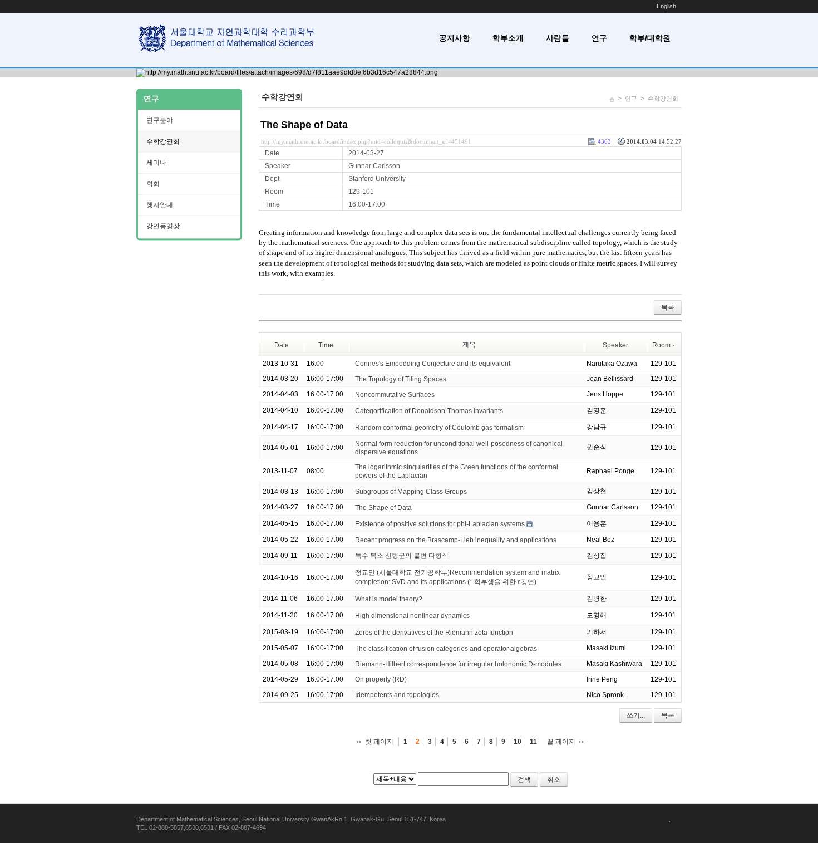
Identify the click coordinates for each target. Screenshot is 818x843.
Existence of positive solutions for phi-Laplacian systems (440, 524)
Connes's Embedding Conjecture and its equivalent (432, 363)
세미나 (156, 162)
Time (325, 345)
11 (533, 742)
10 (517, 742)
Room (661, 345)
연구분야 (159, 120)
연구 (599, 37)
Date (281, 345)
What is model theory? (388, 599)
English (666, 6)
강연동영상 (163, 226)
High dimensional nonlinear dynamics (412, 616)
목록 (667, 307)
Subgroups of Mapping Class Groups (411, 492)
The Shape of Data (304, 124)
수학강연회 (663, 98)
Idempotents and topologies (397, 695)
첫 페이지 (379, 742)
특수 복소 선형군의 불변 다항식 (402, 556)
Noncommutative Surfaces (395, 395)
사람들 (557, 37)
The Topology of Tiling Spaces (400, 379)
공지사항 (454, 37)
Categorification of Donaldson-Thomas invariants (429, 411)
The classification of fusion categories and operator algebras (446, 649)
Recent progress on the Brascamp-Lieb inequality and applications (455, 540)
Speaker (615, 345)
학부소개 (508, 37)
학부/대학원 (650, 37)
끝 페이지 (561, 742)
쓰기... (636, 715)
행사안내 (159, 205)
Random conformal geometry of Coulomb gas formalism (439, 428)
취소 (553, 779)
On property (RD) (381, 679)
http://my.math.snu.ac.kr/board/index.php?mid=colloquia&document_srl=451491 (366, 141)
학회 (153, 184)
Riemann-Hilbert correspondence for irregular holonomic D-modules (458, 664)
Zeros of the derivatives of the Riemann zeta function (434, 632)
